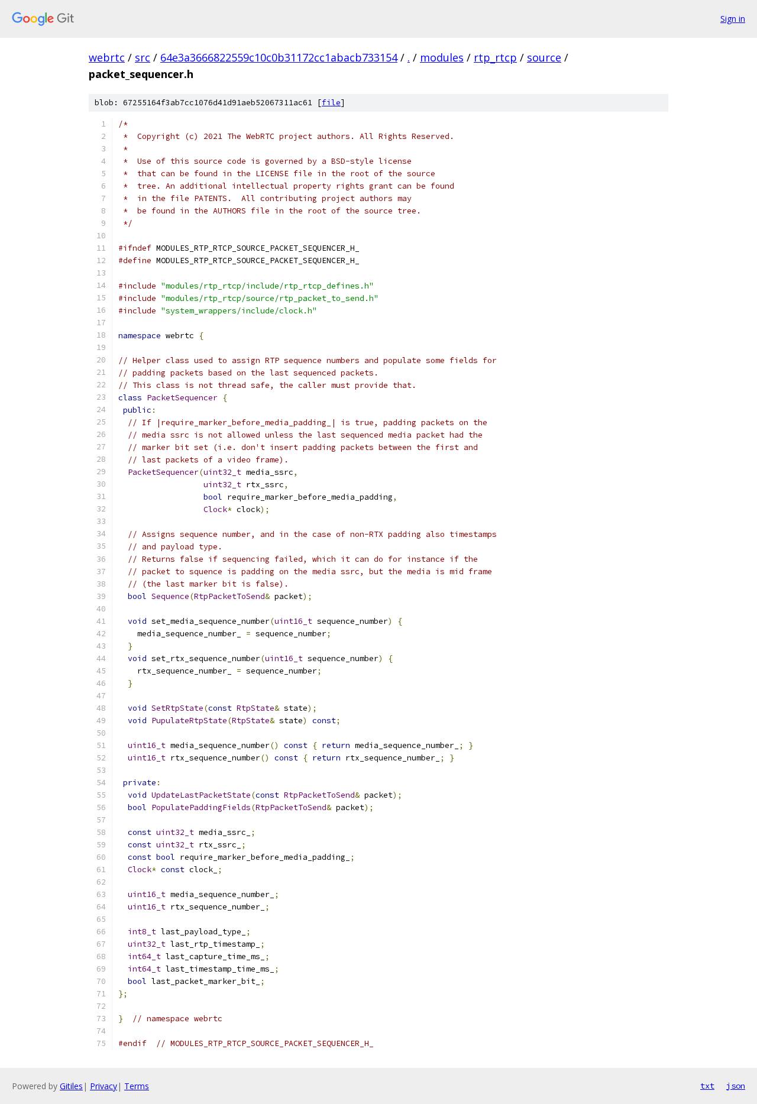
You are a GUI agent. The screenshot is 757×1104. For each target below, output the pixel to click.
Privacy (103, 1086)
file (331, 103)
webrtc (107, 57)
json (735, 1085)
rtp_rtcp (495, 57)
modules (442, 57)
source (544, 57)
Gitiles (71, 1086)
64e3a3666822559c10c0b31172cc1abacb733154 (278, 57)
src (142, 57)
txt (707, 1085)
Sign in (732, 18)
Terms (136, 1086)
